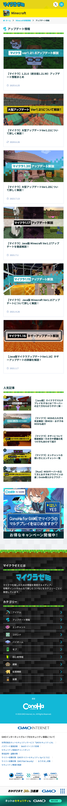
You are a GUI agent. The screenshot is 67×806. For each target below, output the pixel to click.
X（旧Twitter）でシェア (55, 4)
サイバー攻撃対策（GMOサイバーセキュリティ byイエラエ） (26, 757)
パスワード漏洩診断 (10, 746)
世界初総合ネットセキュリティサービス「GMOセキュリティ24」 (28, 742)
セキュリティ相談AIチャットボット (16, 749)
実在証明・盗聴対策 (10, 753)
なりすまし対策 (44, 761)
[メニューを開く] (61, 4)
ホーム (8, 20)
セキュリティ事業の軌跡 (11, 764)
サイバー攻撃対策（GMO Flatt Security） (18, 761)
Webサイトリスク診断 (30, 746)
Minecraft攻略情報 (23, 20)
